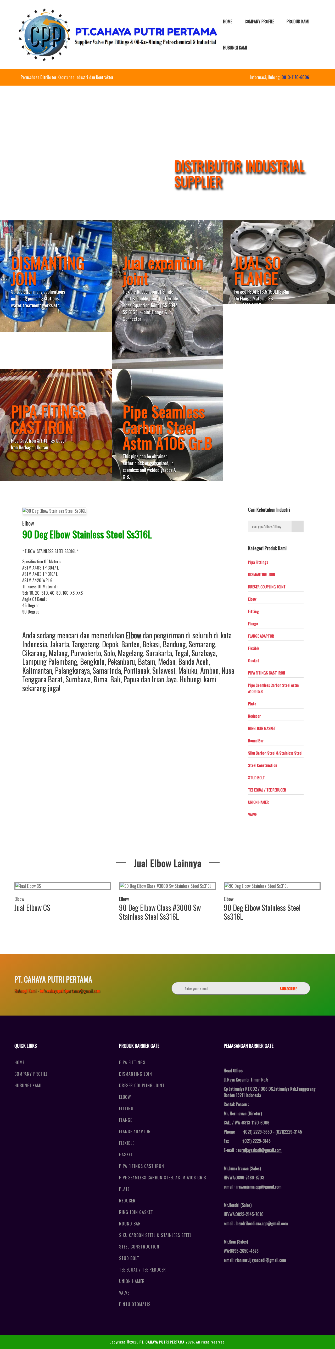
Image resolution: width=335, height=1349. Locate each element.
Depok (110, 644)
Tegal (182, 653)
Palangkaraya (72, 670)
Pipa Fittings (258, 562)
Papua (131, 679)
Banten (130, 644)
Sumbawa (78, 679)
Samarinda (107, 670)
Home (227, 21)
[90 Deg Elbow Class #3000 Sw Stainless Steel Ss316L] (167, 886)
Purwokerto (86, 653)
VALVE (252, 814)
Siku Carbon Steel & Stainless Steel (275, 753)
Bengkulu (92, 661)
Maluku (187, 670)
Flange (253, 623)
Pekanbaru (121, 661)
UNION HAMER (258, 802)
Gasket (253, 660)
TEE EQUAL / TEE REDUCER (267, 790)
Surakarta (159, 653)
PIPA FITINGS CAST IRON (266, 673)
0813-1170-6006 (295, 77)
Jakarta (59, 644)
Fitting (253, 611)
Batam (146, 661)
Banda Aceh (193, 661)
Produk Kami (298, 21)
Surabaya (204, 653)
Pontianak (136, 670)
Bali (115, 679)
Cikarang (34, 653)
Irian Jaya (164, 679)
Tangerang (85, 644)
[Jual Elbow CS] (62, 886)
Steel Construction (262, 765)
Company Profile (259, 21)
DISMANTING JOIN (261, 574)
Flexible (253, 648)
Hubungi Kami (235, 47)
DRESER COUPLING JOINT (267, 586)
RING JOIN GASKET (262, 728)
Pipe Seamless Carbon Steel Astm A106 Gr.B (162, 1177)
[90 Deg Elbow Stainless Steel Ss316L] (272, 886)
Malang (58, 653)
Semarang (202, 644)
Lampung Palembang (49, 661)
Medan (166, 661)
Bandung (174, 644)
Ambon (209, 670)
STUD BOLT (256, 777)
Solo (109, 653)
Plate (252, 703)
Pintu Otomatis (134, 1304)
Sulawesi (163, 670)
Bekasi (151, 644)
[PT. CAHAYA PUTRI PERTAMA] (117, 34)
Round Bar (256, 740)
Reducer (254, 716)
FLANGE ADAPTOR (261, 636)
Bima (100, 679)
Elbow (28, 523)
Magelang (130, 653)
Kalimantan (37, 670)
